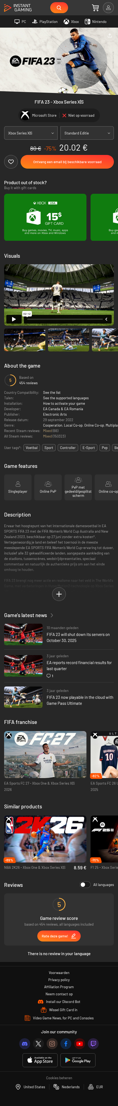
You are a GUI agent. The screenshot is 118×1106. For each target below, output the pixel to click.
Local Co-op (73, 425)
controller (68, 447)
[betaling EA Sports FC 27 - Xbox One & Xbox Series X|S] (45, 754)
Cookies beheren (59, 1078)
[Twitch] (93, 1043)
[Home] (18, 8)
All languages (103, 884)
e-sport (89, 447)
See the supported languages (66, 398)
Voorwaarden (59, 972)
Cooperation (52, 425)
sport (48, 447)
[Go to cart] (95, 7)
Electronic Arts (55, 414)
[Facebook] (65, 1043)
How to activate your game (64, 403)
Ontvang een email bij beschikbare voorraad (67, 162)
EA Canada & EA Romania (63, 409)
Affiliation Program (59, 987)
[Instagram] (52, 1043)
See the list (52, 392)
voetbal (32, 447)
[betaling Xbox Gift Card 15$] (45, 217)
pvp (105, 447)
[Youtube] (79, 1043)
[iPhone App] (40, 1060)
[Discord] (24, 1043)
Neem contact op (59, 994)
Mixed (48, 431)
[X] (38, 1043)
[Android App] (77, 1060)
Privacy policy (59, 980)
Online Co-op (94, 425)
